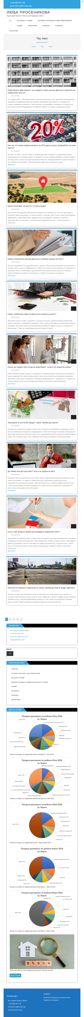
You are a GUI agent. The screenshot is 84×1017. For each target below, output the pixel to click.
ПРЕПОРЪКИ (32, 26)
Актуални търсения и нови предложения (55, 20)
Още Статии (15, 975)
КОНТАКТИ (59, 26)
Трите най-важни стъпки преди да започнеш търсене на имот (31, 970)
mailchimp (14, 669)
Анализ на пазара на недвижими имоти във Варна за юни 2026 (32, 798)
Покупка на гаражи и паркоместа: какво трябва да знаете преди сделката (41, 588)
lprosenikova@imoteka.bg (20, 6)
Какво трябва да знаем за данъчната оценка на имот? (32, 314)
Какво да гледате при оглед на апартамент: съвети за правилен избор (39, 367)
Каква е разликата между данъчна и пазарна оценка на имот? (36, 259)
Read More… (12, 164)
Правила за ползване (51, 1000)
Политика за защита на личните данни (57, 997)
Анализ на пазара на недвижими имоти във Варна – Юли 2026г (32, 754)
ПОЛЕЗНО (46, 26)
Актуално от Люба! (24, 20)
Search (9, 649)
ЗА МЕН (19, 26)
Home (34, 46)
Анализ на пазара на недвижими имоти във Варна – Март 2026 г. (32, 931)
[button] (82, 2)
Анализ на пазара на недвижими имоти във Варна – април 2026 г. (33, 887)
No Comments (15, 96)
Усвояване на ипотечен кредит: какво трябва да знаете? (33, 423)
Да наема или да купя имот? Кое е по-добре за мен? (31, 471)
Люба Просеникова (28, 12)
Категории (13, 31)
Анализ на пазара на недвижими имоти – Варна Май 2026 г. (31, 842)
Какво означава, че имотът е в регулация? (27, 206)
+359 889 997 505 (16, 633)
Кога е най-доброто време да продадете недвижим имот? (34, 532)
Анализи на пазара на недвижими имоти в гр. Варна (29, 682)
